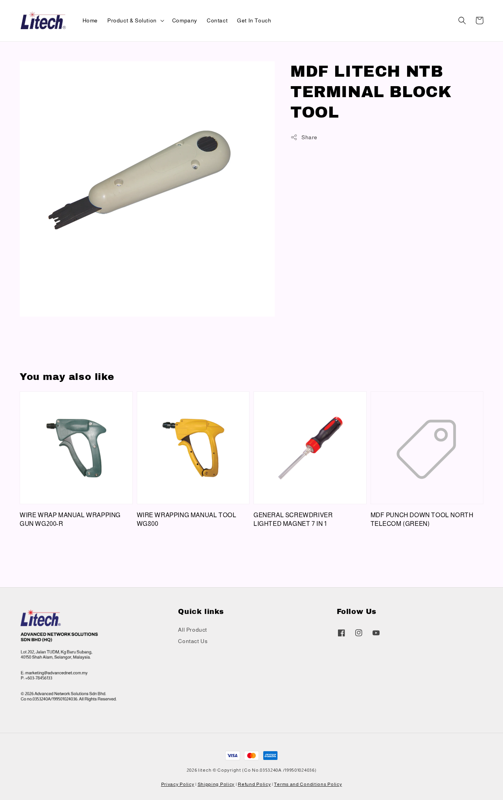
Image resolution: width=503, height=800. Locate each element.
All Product (192, 630)
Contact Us (192, 641)
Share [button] (309, 137)
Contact (217, 20)
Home (90, 20)
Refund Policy (254, 784)
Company (184, 20)
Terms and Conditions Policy (308, 784)
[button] (462, 20)
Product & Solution (132, 20)
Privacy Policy (178, 784)
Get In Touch (254, 20)
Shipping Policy (216, 784)
